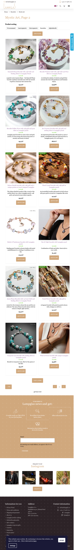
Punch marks (10, 532)
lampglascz (67, 515)
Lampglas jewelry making (14, 517)
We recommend (11, 28)
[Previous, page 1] (55, 386)
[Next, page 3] (64, 386)
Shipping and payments (13, 512)
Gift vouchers (10, 522)
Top (9, 386)
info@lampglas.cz (11, 1)
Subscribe (25, 451)
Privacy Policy (11, 507)
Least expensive (22, 28)
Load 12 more (38, 380)
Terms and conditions (13, 510)
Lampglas (67, 512)
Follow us (37, 489)
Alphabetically (53, 28)
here (34, 541)
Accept (62, 540)
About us (9, 515)
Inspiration (10, 530)
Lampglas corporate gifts (14, 525)
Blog (8, 535)
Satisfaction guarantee (13, 520)
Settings (12, 545)
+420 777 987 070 (66, 1)
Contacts (9, 527)
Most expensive (33, 28)
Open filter (37, 33)
